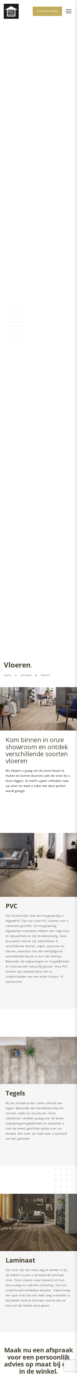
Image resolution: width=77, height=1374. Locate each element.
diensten (26, 675)
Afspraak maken (47, 11)
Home (7, 675)
